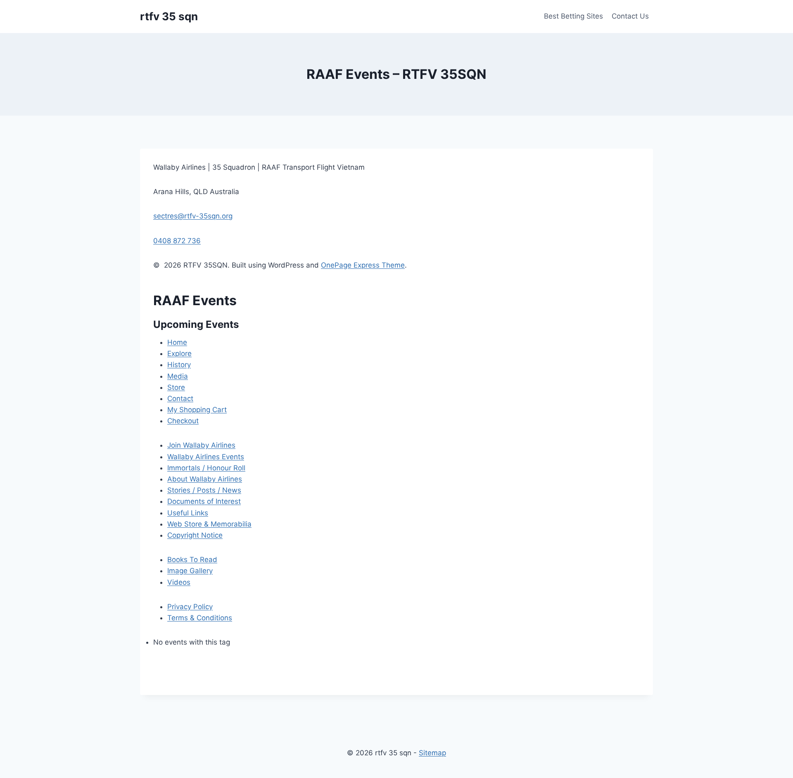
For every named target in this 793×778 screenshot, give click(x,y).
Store (176, 387)
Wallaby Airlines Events (205, 457)
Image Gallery (190, 571)
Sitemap (432, 753)
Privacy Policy (190, 606)
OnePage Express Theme (363, 265)
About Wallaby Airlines (204, 479)
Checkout (183, 421)
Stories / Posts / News (204, 490)
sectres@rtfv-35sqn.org (193, 216)
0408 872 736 (177, 241)
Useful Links (187, 513)
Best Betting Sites (573, 16)
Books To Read (192, 559)
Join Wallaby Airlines (201, 445)
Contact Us (630, 16)
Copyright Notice (195, 535)
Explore (179, 353)
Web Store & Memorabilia (209, 524)
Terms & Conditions (199, 618)
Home (177, 342)
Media (177, 376)
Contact (180, 398)
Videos (178, 582)
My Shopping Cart (197, 410)
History (179, 365)
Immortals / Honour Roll (206, 468)
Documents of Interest (204, 501)
